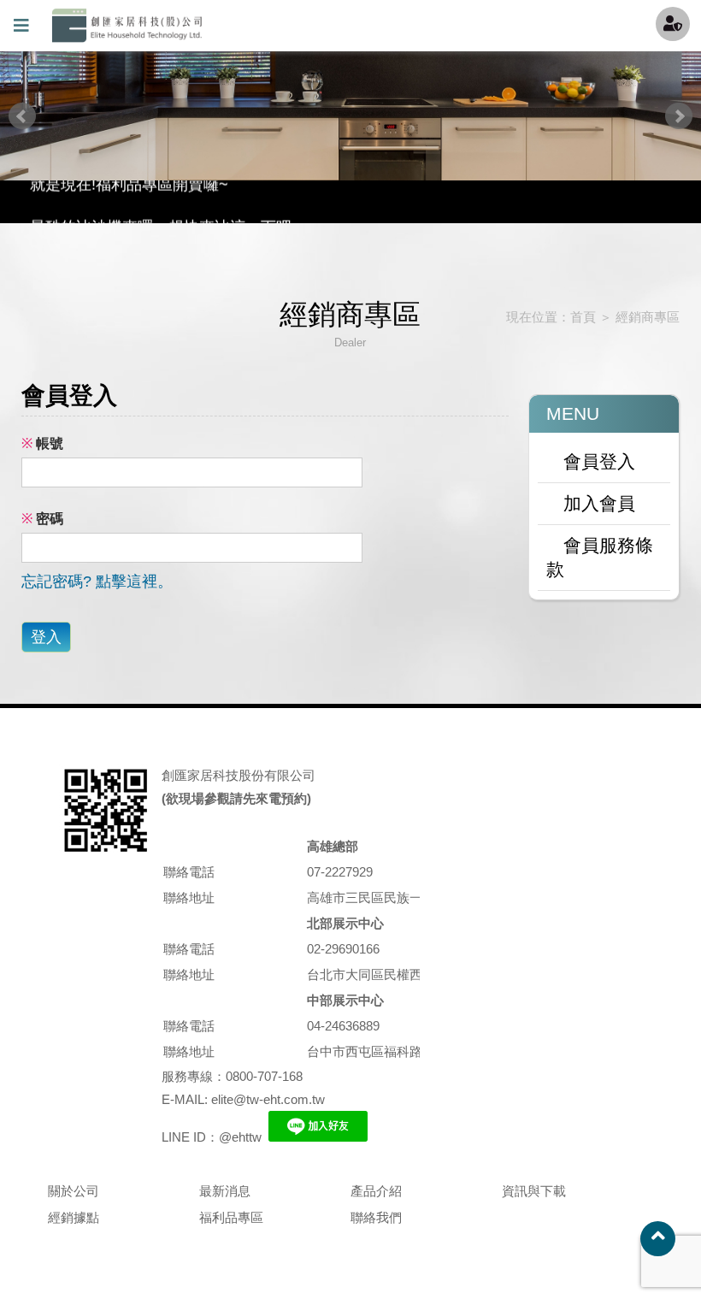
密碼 (42, 518)
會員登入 (599, 461)
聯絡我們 (376, 1217)
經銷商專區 (648, 317)
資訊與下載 (534, 1191)
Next (678, 116)
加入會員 (599, 503)
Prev (22, 116)
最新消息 (224, 1191)
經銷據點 (73, 1217)
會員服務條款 (599, 557)
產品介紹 (376, 1191)
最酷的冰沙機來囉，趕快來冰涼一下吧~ (165, 207)
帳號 (42, 443)
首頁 (583, 317)
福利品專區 (231, 1217)
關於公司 (73, 1191)
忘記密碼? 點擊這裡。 (97, 581)
